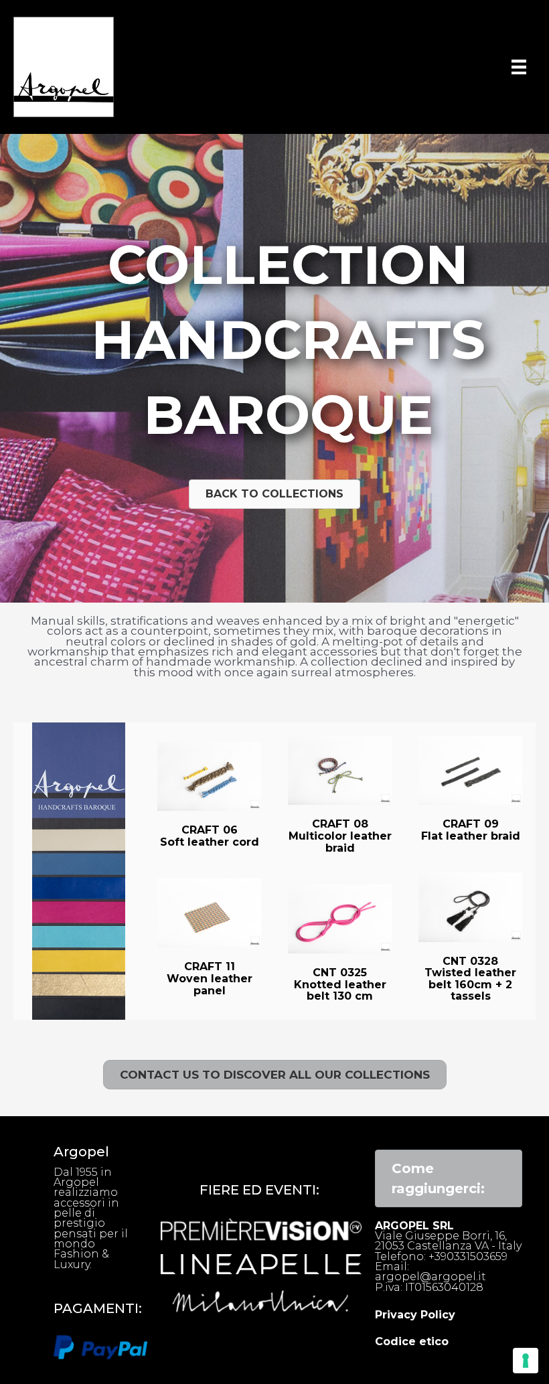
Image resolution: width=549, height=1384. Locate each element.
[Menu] (519, 67)
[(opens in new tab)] (100, 1346)
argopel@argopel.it (430, 1276)
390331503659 (471, 1256)
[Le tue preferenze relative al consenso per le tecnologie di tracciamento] (525, 1360)
